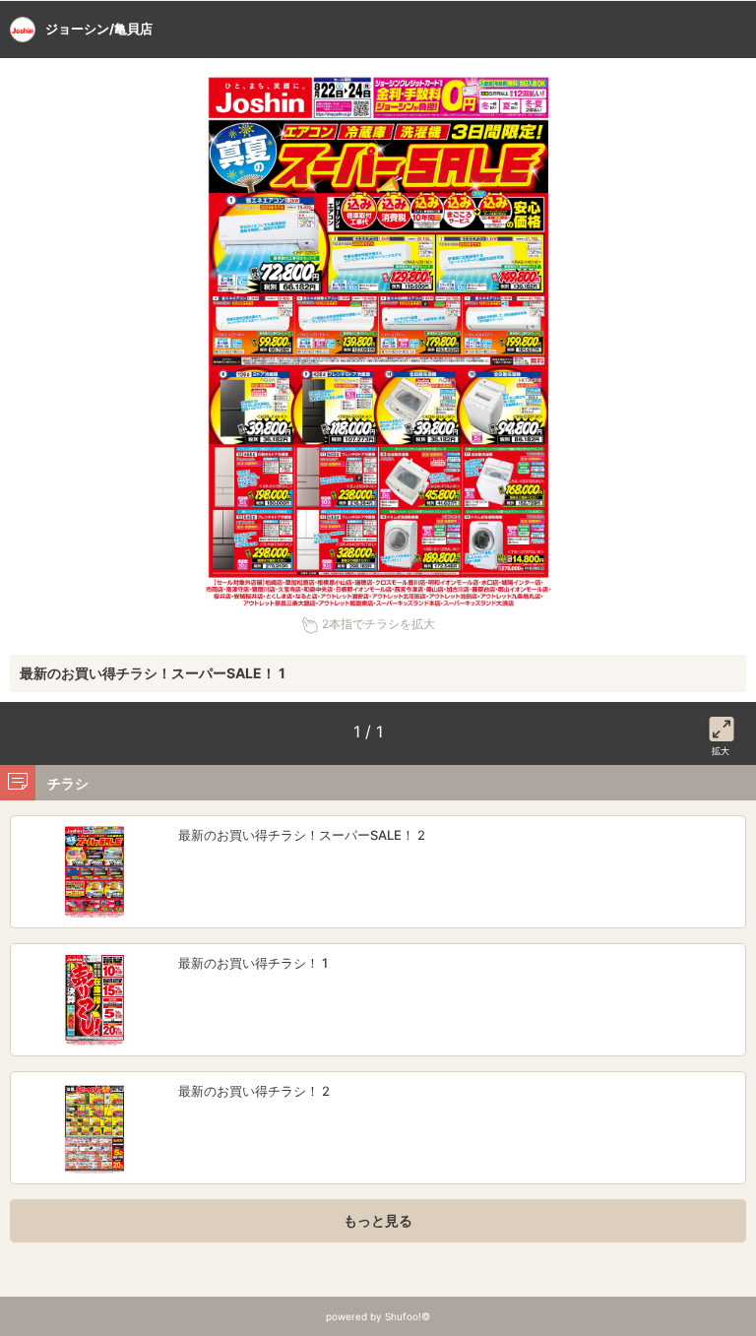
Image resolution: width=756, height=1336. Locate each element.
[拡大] (721, 725)
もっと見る (378, 1220)
